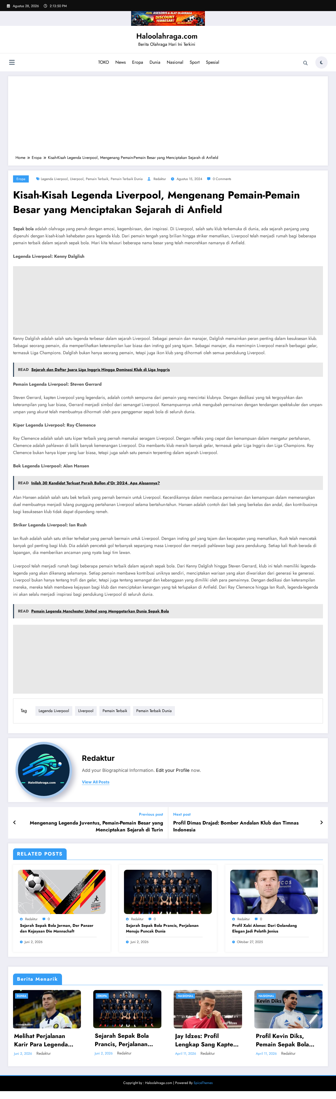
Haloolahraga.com (167, 36)
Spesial (212, 62)
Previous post (151, 814)
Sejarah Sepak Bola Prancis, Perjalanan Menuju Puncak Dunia (162, 928)
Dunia (155, 62)
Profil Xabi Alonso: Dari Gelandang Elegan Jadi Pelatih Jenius (264, 928)
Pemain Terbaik (97, 178)
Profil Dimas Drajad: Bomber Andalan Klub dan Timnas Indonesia (236, 826)
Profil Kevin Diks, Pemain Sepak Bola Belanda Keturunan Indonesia (202, 1040)
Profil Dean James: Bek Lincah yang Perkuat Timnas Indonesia (288, 1040)
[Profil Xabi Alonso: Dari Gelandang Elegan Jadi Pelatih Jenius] (274, 891)
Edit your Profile (173, 770)
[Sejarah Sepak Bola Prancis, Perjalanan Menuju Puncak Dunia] (168, 891)
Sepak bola (23, 229)
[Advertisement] (168, 118)
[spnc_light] (321, 62)
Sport (194, 62)
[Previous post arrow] (14, 823)
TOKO (103, 62)
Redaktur (159, 178)
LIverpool (76, 178)
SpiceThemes (203, 1082)
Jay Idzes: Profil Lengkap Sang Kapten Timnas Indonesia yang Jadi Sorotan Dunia (126, 1040)
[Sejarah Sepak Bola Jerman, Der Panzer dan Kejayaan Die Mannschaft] (62, 891)
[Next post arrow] (321, 823)
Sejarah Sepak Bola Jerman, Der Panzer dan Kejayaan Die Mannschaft (56, 928)
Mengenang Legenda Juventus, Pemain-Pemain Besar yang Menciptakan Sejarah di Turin (96, 826)
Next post (182, 814)
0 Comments (222, 178)
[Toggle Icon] (11, 63)
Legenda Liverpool (54, 178)
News (120, 62)
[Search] (305, 63)
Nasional (175, 62)
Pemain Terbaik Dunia (127, 178)
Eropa (137, 62)
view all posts (95, 782)
